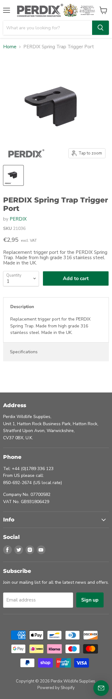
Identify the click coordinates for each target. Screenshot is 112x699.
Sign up (90, 600)
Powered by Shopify (56, 688)
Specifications (24, 352)
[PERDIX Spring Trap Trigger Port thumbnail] (13, 175)
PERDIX (18, 219)
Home (9, 47)
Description (22, 307)
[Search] (100, 28)
